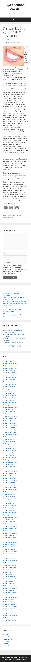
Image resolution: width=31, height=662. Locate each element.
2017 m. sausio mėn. (9, 576)
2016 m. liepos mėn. (9, 590)
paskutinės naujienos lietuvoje (9, 653)
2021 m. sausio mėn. (9, 469)
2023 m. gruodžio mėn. (10, 389)
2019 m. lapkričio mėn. (10, 501)
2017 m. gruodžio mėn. (10, 551)
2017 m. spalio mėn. (9, 556)
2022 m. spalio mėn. (9, 421)
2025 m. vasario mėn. (9, 379)
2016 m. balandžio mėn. (10, 597)
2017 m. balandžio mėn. (10, 570)
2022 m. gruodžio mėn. (10, 416)
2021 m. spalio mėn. (9, 448)
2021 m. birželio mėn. (9, 457)
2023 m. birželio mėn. (9, 402)
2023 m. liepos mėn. (9, 400)
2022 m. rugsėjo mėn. (9, 423)
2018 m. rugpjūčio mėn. (10, 533)
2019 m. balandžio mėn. (10, 517)
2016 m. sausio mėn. (9, 604)
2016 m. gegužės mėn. (9, 595)
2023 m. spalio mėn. (9, 393)
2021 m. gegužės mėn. (9, 460)
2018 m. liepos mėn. (9, 535)
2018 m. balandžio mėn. (10, 542)
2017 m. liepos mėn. (9, 563)
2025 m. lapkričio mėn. (10, 368)
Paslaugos (6, 641)
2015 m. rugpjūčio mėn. (10, 615)
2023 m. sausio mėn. (9, 414)
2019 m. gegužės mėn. (9, 515)
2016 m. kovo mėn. (8, 599)
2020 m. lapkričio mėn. (10, 473)
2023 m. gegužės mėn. (9, 405)
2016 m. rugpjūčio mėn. (10, 588)
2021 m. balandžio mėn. (10, 462)
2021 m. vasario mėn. (9, 467)
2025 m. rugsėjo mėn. (9, 370)
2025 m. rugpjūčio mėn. (10, 373)
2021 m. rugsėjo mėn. (9, 450)
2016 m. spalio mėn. (9, 583)
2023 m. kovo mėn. (8, 409)
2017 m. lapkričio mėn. (10, 554)
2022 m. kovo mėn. (8, 437)
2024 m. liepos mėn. (9, 382)
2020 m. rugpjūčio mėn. (10, 480)
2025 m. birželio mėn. (9, 377)
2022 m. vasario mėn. (9, 439)
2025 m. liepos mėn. (9, 375)
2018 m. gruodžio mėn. (10, 526)
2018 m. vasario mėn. (9, 547)
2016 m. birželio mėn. (9, 592)
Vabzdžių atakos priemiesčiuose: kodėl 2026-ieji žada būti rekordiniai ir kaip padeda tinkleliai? (14, 309)
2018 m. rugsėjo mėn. (9, 531)
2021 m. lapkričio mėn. (10, 446)
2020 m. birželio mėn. (9, 485)
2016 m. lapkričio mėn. (10, 581)
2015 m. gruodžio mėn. (10, 606)
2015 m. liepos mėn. (9, 618)
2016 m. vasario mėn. (9, 602)
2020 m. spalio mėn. (9, 476)
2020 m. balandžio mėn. (10, 489)
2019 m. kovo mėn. (8, 519)
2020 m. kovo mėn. (8, 492)
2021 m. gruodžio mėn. (10, 444)
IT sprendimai (7, 637)
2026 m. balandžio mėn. (10, 363)
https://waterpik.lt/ (8, 77)
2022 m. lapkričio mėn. (10, 418)
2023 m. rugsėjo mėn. (9, 395)
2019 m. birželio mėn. (9, 512)
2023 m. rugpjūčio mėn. (10, 398)
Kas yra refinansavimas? (10, 217)
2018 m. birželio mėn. (9, 537)
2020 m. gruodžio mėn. (10, 471)
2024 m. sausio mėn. (9, 386)
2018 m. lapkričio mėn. (10, 528)
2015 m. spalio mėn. (9, 611)
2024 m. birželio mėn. (9, 384)
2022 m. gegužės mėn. (9, 432)
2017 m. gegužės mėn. (9, 567)
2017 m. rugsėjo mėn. (9, 558)
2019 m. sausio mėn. (9, 524)
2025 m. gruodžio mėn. (10, 366)
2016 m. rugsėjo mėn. (9, 586)
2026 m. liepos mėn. (9, 361)
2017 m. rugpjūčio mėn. (10, 560)
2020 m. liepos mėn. (9, 483)
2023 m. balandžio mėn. (10, 407)
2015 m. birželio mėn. (9, 620)
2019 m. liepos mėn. (9, 510)
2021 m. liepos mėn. (9, 455)
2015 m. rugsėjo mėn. (9, 613)
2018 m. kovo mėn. (8, 544)
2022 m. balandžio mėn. (10, 434)
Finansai (5, 634)
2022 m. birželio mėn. (9, 430)
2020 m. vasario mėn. (9, 494)
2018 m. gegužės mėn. (9, 540)
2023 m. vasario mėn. (9, 412)
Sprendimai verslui (15, 7)
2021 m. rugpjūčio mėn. (10, 453)
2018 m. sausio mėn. (9, 549)
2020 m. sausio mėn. (9, 496)
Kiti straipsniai (7, 214)
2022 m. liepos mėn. (9, 428)
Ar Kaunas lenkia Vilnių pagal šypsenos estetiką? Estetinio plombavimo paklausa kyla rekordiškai (15, 303)
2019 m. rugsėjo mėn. (9, 505)
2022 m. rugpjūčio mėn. (10, 425)
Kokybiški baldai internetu (17, 343)
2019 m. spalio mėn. (9, 503)
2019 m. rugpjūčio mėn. (10, 508)
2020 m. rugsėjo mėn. (9, 478)
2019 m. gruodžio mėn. (10, 499)
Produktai (6, 643)
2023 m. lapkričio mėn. (10, 391)
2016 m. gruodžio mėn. (10, 579)
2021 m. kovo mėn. (8, 464)
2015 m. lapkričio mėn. (10, 609)
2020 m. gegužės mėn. (9, 487)
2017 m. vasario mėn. (9, 574)
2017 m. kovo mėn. (8, 572)
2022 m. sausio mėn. (9, 441)
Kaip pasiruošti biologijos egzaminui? (13, 215)
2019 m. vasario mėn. (9, 521)
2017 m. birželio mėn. (9, 565)
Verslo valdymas (8, 646)
